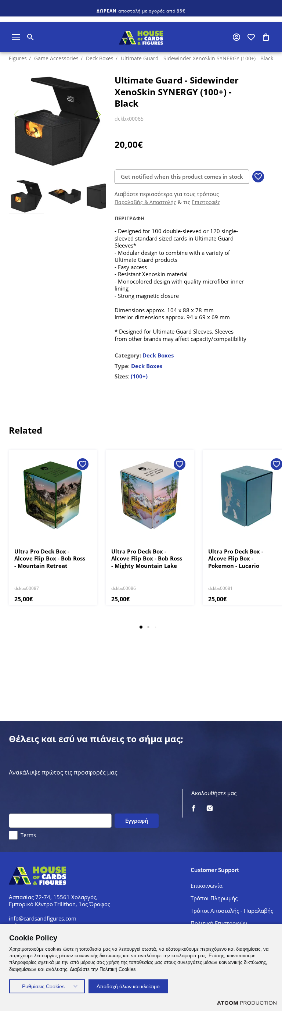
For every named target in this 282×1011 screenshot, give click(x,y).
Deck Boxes (99, 58)
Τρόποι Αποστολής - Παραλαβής (232, 910)
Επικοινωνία (207, 885)
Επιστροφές (206, 202)
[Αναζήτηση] (30, 37)
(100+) (139, 376)
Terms (28, 835)
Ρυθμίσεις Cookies (43, 986)
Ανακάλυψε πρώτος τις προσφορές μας (63, 772)
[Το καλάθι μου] (265, 37)
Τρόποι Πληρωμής (214, 898)
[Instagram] (210, 809)
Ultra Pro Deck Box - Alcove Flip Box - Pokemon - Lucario (235, 558)
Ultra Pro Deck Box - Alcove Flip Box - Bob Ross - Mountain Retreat (49, 558)
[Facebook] (193, 809)
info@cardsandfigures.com (42, 918)
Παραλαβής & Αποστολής (145, 202)
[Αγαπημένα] (251, 37)
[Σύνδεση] (236, 37)
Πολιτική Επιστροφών (219, 923)
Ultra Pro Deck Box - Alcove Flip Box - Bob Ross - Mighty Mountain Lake (146, 558)
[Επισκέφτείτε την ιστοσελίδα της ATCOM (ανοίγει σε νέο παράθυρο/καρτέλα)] (246, 1002)
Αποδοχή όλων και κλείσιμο (128, 986)
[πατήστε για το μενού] (16, 37)
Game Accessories (56, 58)
